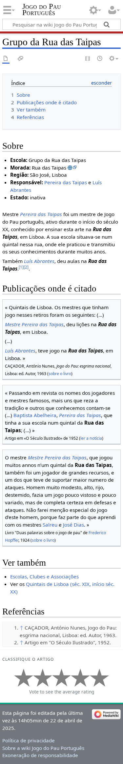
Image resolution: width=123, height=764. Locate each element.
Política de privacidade (28, 740)
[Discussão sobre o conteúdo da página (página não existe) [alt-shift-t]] (20, 59)
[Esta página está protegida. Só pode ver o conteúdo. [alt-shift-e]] (88, 59)
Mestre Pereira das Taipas (34, 324)
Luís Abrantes (39, 261)
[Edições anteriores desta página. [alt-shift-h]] (100, 59)
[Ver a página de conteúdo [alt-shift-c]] (6, 59)
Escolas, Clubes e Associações (44, 576)
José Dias (73, 524)
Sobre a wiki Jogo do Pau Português (43, 748)
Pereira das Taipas (65, 182)
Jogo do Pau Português (41, 9)
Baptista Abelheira (34, 415)
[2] (26, 267)
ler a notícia (91, 438)
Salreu (50, 524)
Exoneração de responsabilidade (40, 755)
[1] (21, 267)
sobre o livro (60, 373)
